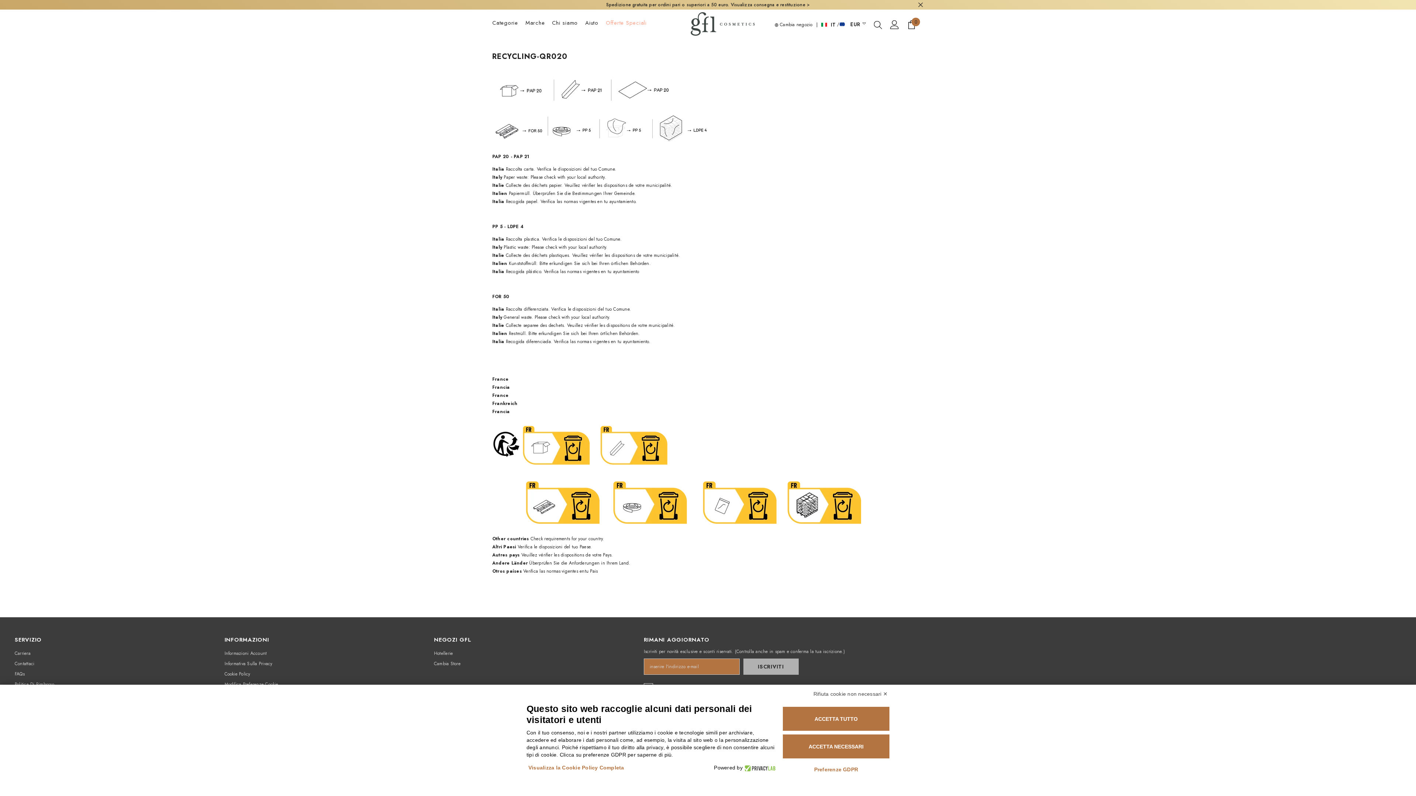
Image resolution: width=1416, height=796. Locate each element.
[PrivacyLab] (759, 767)
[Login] (894, 24)
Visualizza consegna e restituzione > (770, 4)
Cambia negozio (795, 24)
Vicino (920, 5)
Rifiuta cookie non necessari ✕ (850, 694)
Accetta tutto (836, 719)
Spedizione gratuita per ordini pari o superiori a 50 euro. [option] (708, 4)
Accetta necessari (836, 747)
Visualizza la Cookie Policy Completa (576, 768)
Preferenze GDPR (836, 769)
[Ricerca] (878, 24)
